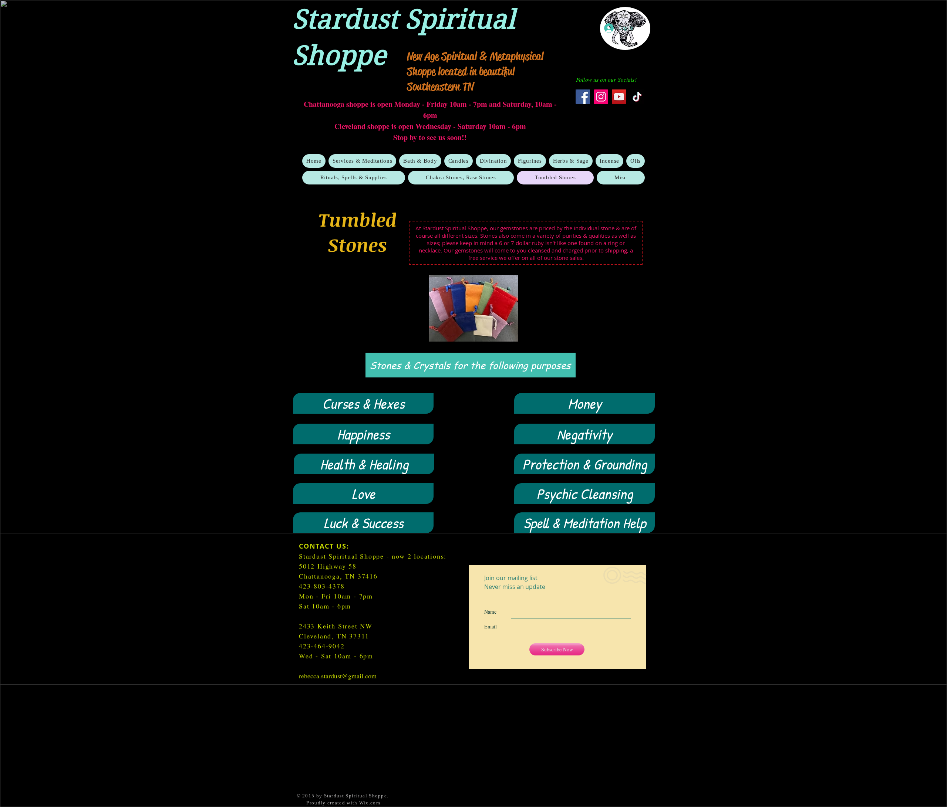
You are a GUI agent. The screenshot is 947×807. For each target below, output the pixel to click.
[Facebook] (583, 96)
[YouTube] (619, 96)
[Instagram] (601, 96)
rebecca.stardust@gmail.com (338, 675)
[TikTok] (637, 96)
